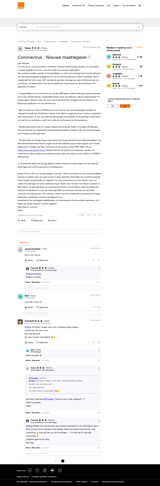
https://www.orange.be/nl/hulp (31, 150)
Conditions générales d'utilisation (44, 477)
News (116, 5)
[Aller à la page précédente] (56, 461)
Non (112, 106)
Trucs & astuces (96, 5)
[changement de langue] (139, 5)
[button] (28, 282)
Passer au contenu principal (11, 2)
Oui (125, 106)
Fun (108, 5)
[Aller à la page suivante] (66, 461)
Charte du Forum (23, 477)
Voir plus (139, 47)
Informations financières (38, 482)
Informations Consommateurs (113, 482)
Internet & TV (78, 5)
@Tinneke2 (33, 378)
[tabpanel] (59, 354)
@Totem (28, 327)
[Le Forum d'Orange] (21, 5)
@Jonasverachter (33, 273)
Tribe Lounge (50, 41)
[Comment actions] (100, 248)
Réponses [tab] (24, 243)
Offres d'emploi (81, 482)
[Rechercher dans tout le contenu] (139, 27)
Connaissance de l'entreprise (61, 482)
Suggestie (63, 41)
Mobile (66, 5)
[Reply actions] (99, 269)
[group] (80, 215)
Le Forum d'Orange (26, 41)
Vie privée (94, 482)
